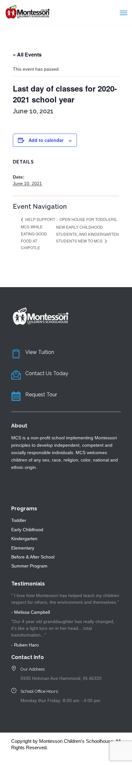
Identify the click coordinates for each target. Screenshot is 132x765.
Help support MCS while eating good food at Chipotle (38, 233)
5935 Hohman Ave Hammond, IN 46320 (61, 678)
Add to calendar (46, 140)
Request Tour (41, 394)
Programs (24, 509)
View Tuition (39, 352)
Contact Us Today (46, 373)
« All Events (27, 54)
